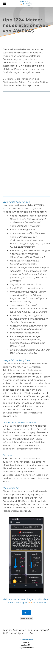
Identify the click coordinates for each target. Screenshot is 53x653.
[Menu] (5, 3)
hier (30, 602)
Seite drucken (26, 619)
